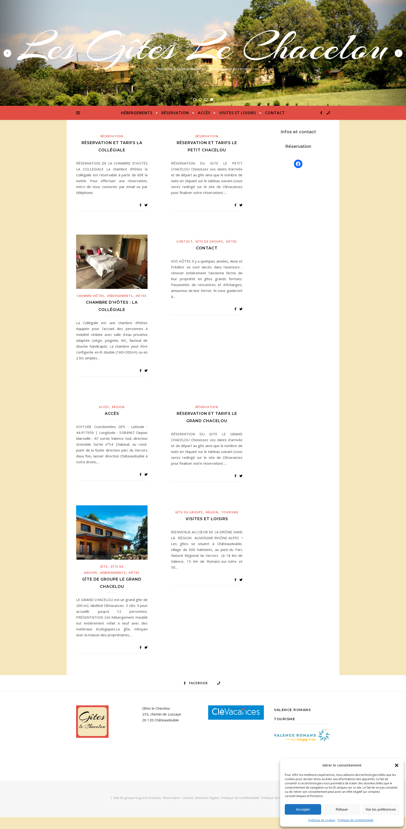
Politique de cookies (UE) (278, 798)
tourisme (229, 512)
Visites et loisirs (237, 112)
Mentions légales (207, 798)
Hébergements (136, 112)
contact (184, 242)
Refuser (342, 809)
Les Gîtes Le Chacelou (203, 47)
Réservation (175, 112)
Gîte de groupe (209, 242)
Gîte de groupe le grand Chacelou (137, 798)
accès (104, 407)
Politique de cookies (321, 820)
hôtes (141, 296)
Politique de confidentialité (355, 820)
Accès (204, 112)
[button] (396, 765)
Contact (275, 112)
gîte (104, 567)
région (118, 407)
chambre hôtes (90, 296)
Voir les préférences (380, 809)
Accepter (303, 809)
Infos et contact (298, 131)
